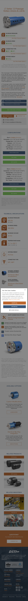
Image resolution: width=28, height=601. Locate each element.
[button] (14, 310)
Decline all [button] (14, 306)
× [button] (24, 289)
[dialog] (14, 300)
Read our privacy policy (14, 299)
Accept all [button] (14, 303)
